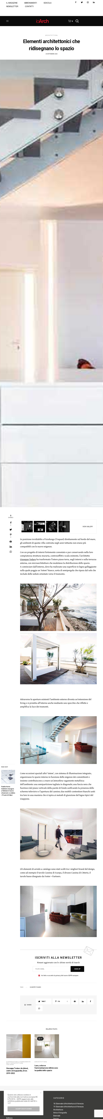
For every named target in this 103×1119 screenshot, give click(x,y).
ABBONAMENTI (30, 3)
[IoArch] (42, 21)
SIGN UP (77, 969)
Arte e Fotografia (60, 1113)
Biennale (56, 1116)
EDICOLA (47, 3)
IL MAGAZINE (11, 3)
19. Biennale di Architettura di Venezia (68, 1107)
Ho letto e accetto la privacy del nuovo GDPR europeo (59, 975)
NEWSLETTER (12, 6)
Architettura (51, 35)
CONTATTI (29, 6)
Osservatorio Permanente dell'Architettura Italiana (18, 1063)
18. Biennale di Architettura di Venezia (68, 1104)
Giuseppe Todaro (28, 559)
